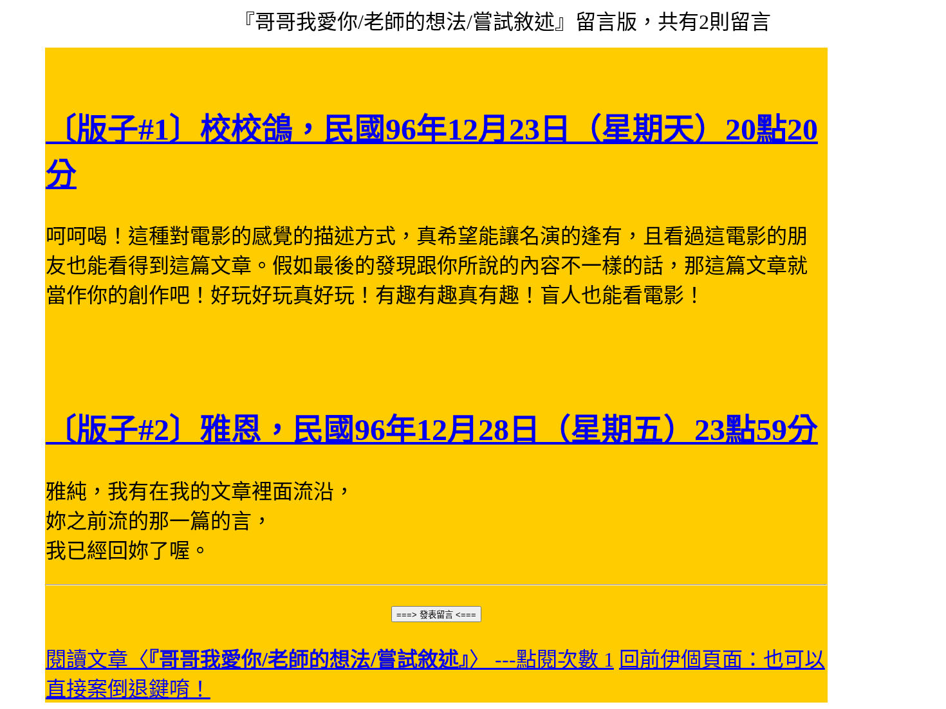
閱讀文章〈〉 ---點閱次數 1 (330, 659)
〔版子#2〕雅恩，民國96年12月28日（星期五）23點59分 (432, 429)
